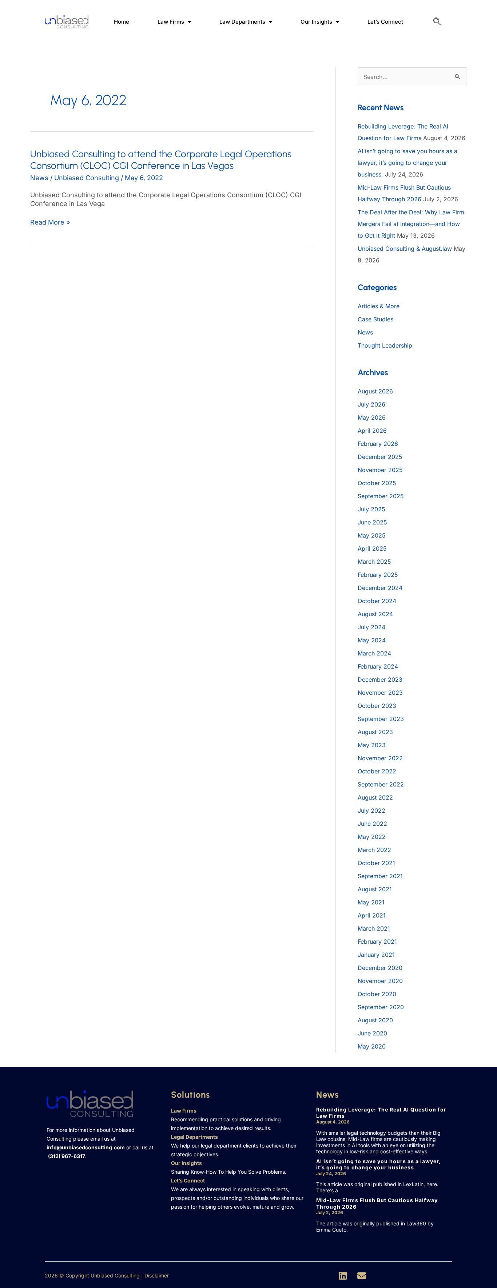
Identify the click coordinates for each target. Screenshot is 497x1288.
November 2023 (380, 692)
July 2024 (371, 627)
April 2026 (372, 430)
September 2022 (381, 784)
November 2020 (380, 980)
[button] (437, 22)
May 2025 (372, 535)
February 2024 (378, 666)
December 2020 (380, 967)
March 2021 (374, 928)
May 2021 (371, 902)
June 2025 (372, 522)
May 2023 (372, 745)
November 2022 (380, 758)
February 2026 (378, 443)
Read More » (50, 222)
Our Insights (316, 21)
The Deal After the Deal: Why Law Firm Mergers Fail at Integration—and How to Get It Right (411, 224)
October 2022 (377, 771)
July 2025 (371, 509)
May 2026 (372, 417)
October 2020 (377, 994)
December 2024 (380, 587)
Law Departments (242, 21)
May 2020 (372, 1046)
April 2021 (372, 915)
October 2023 (377, 705)
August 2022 (375, 797)
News (39, 178)
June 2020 (372, 1033)
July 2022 (371, 810)
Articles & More (378, 306)
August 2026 (375, 391)
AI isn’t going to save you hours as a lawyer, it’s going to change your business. (407, 162)
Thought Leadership (385, 345)
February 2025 (378, 574)
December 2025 (380, 456)
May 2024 (372, 640)
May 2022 (372, 836)
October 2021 (376, 863)
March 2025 (374, 561)
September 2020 (381, 1007)
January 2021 (376, 954)
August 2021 (375, 889)
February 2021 (377, 941)
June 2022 (372, 823)
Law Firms (171, 21)
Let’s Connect (385, 21)
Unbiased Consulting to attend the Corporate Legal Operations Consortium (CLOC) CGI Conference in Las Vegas (160, 159)
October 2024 (377, 601)
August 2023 (375, 732)
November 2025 (380, 469)
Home (121, 21)
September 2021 (380, 876)
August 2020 (375, 1020)
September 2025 (381, 496)
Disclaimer (156, 1275)
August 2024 (375, 614)
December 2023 (380, 679)
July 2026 (371, 404)
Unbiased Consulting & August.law (405, 248)
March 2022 (374, 849)
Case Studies (375, 319)
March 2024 (374, 653)
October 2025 (377, 483)
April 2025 (372, 548)
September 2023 (381, 718)
